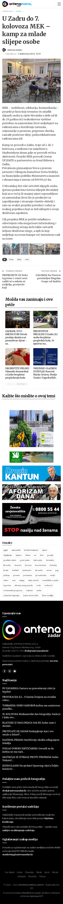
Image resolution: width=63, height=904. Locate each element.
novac (49, 570)
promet (16, 575)
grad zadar (25, 560)
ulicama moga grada (24, 585)
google (50, 555)
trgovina (7, 585)
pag (57, 570)
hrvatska (50, 560)
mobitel (15, 570)
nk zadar (39, 570)
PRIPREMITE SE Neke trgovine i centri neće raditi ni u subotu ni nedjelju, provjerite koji (15, 281)
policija (6, 575)
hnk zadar (37, 560)
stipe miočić (33, 580)
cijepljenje (7, 555)
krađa (5, 570)
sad (13, 580)
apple (5, 550)
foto (42, 555)
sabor (5, 580)
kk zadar (7, 565)
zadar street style (30, 595)
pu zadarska (41, 575)
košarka (53, 565)
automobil (16, 550)
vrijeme (29, 590)
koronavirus (40, 565)
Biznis (55, 872)
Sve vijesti (9, 872)
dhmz (27, 555)
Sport (47, 872)
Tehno (42, 876)
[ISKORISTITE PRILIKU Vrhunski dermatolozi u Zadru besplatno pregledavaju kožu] (17, 356)
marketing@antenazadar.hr (17, 854)
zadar (27, 259)
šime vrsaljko (48, 595)
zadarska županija (11, 595)
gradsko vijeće (9, 560)
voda (38, 585)
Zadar (20, 872)
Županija (29, 872)
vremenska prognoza (12, 590)
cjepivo (19, 555)
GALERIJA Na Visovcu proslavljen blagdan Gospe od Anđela (48, 278)
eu (35, 555)
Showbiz (32, 876)
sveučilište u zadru (50, 580)
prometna (27, 575)
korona (28, 565)
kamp (11, 259)
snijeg (21, 580)
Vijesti (39, 872)
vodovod (48, 585)
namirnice (26, 570)
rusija (52, 575)
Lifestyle (21, 876)
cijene (44, 550)
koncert (18, 565)
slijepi (19, 259)
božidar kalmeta (31, 550)
